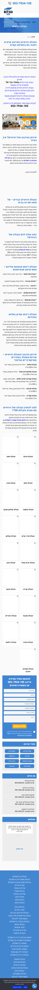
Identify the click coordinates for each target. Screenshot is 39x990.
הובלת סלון (28, 483)
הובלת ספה (11, 456)
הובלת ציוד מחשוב (28, 809)
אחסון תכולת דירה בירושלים (19, 937)
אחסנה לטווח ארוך (27, 795)
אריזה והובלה (19, 888)
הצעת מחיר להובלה (20, 918)
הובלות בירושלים (28, 788)
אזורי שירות (20, 909)
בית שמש (12, 756)
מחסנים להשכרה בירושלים (19, 940)
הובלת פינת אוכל (28, 562)
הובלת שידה (28, 589)
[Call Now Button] (34, 986)
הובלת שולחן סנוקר (11, 509)
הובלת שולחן (11, 536)
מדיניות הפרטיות (22, 735)
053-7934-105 (22, 3)
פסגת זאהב (27, 766)
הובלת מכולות (19, 962)
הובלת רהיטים (19, 965)
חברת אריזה (20, 885)
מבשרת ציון (12, 751)
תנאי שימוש (19, 927)
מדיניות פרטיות (19, 930)
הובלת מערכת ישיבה (28, 670)
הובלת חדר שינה (28, 536)
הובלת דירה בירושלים (20, 954)
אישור (25, 987)
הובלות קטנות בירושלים (22, 22)
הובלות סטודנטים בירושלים (19, 882)
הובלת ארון (11, 562)
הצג (29, 37)
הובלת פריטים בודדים (19, 912)
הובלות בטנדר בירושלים (19, 921)
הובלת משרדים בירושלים (19, 879)
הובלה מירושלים (27, 761)
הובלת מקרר (19, 891)
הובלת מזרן (11, 483)
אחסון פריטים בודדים (19, 946)
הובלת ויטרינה (10, 615)
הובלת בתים (19, 924)
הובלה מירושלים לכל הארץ (19, 915)
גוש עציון (11, 766)
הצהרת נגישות (20, 933)
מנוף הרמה (19, 896)
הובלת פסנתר (28, 509)
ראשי (34, 22)
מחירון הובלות (29, 781)
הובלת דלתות (11, 642)
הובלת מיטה (28, 456)
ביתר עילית (12, 761)
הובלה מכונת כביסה (19, 967)
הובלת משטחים (19, 973)
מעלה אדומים (27, 751)
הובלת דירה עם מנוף (19, 952)
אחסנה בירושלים (19, 943)
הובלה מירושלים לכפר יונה (25, 802)
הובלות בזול (20, 907)
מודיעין (27, 756)
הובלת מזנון (10, 589)
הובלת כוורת (28, 642)
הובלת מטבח (28, 615)
